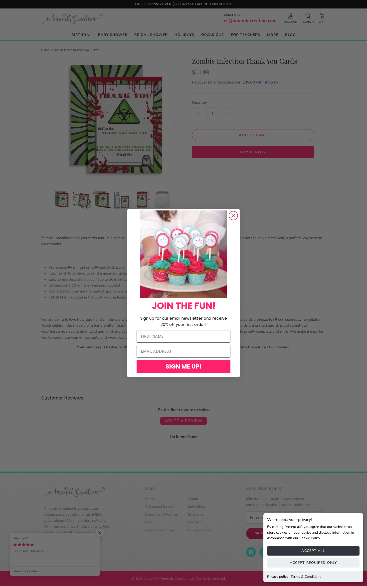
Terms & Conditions (306, 576)
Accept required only (313, 562)
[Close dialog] (233, 215)
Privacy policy (277, 576)
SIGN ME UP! (184, 366)
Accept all (313, 550)
